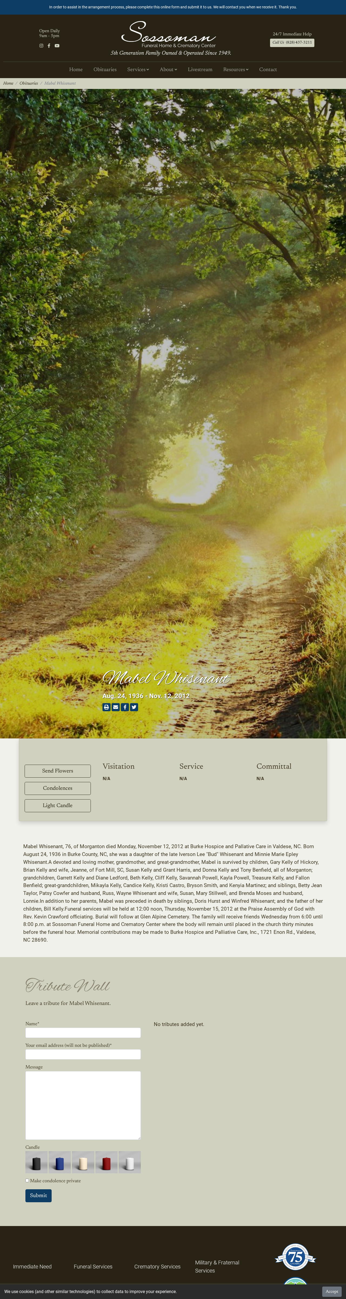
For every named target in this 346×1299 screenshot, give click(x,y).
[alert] (173, 7)
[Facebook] (49, 46)
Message (34, 1067)
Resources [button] (234, 69)
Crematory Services (157, 1266)
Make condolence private (55, 1181)
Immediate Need (32, 1266)
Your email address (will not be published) (68, 1045)
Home (76, 69)
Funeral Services (93, 1266)
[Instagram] (41, 46)
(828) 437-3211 (292, 43)
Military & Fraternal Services (217, 1266)
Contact (268, 69)
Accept (332, 1292)
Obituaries (105, 69)
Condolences (57, 788)
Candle (32, 1147)
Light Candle (57, 805)
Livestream (200, 69)
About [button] (167, 69)
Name (32, 1024)
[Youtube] (57, 46)
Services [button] (137, 69)
